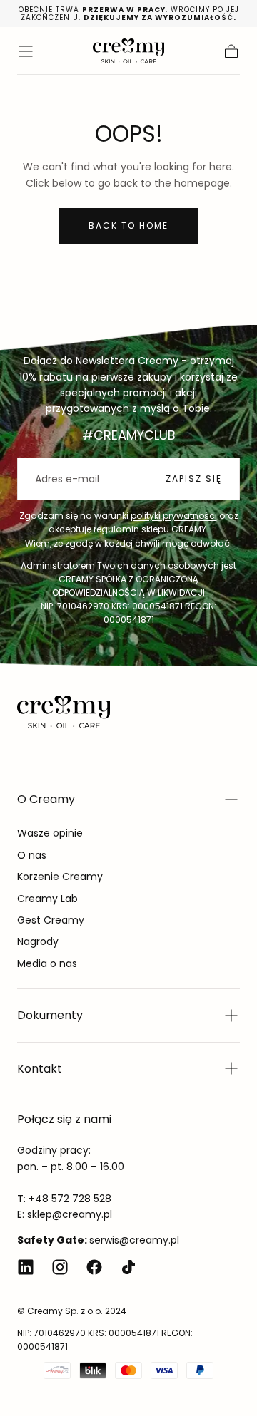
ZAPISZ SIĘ (194, 478)
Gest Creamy (50, 920)
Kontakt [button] (39, 1068)
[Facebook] (94, 1267)
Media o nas (47, 963)
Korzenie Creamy (60, 876)
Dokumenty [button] (50, 1015)
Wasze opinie (50, 833)
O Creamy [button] (46, 799)
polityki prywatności (174, 516)
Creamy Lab (47, 899)
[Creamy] (63, 712)
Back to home (128, 225)
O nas (31, 855)
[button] (25, 51)
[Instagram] (60, 1267)
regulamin (116, 529)
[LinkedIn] (25, 1267)
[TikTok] (128, 1267)
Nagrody (38, 941)
